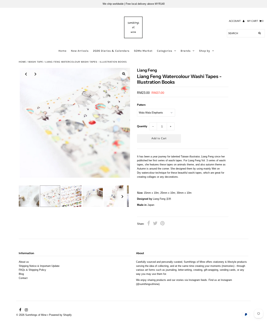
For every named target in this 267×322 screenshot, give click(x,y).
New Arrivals (80, 50)
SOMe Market (143, 50)
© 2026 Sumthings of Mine (31, 314)
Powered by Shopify (60, 314)
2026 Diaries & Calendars (111, 50)
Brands (186, 50)
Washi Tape (35, 62)
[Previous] (26, 74)
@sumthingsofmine (148, 284)
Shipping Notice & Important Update (39, 265)
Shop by (204, 50)
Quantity (142, 126)
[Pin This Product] (162, 224)
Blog (21, 273)
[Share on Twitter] (155, 224)
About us (24, 261)
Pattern (141, 104)
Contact (23, 278)
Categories (164, 50)
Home (62, 50)
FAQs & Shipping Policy (32, 269)
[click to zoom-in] (123, 74)
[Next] (35, 74)
